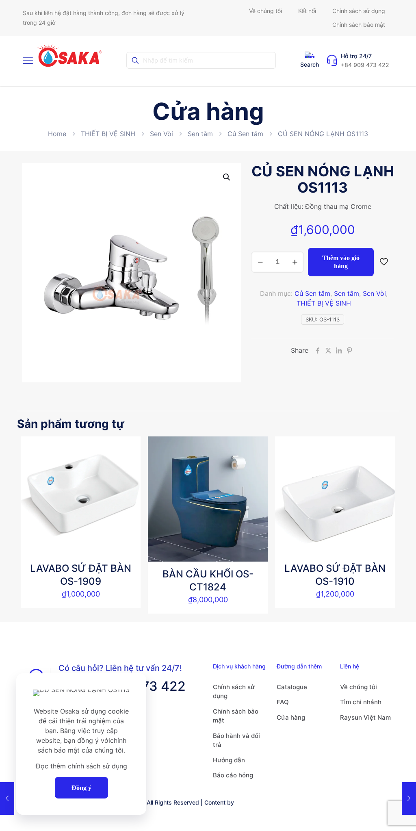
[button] (227, 177)
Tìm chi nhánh (360, 702)
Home (57, 134)
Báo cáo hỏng (233, 775)
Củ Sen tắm (245, 134)
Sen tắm (200, 134)
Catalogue (292, 687)
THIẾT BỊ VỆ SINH (108, 134)
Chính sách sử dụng (234, 691)
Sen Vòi (161, 134)
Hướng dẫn (229, 760)
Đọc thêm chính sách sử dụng (81, 766)
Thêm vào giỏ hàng (341, 261)
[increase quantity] (295, 262)
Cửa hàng (291, 717)
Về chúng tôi (358, 687)
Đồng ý (81, 787)
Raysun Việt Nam (365, 717)
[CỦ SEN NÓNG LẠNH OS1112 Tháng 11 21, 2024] (7, 798)
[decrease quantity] (260, 262)
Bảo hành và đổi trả (236, 740)
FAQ (283, 702)
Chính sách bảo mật (235, 716)
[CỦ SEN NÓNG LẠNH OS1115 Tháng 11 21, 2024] (409, 798)
